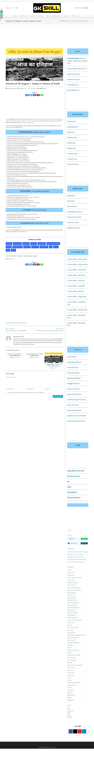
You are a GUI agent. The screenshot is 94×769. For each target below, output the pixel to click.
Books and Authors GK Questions (74, 577)
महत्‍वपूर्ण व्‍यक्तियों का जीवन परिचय (75, 471)
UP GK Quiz (71, 201)
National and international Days (73, 665)
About (68, 707)
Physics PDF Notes (73, 389)
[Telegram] (1, 16)
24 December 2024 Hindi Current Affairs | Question (77, 551)
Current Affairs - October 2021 (77, 310)
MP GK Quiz (71, 196)
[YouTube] (80, 731)
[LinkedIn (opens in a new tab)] (83, 7)
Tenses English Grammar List (77, 69)
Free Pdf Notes (70, 711)
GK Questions (70, 622)
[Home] (60, 21)
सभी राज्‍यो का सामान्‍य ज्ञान (73, 476)
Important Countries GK (72, 637)
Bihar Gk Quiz (71, 206)
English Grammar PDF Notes (76, 416)
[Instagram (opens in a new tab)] (81, 7)
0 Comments (33, 88)
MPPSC (13, 250)
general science (70, 610)
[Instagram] (75, 731)
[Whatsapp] (42, 95)
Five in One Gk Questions (72, 602)
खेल (68, 482)
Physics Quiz (35, 246)
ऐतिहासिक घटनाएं (43, 88)
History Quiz (26, 243)
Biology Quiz (27, 246)
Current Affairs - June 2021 (76, 286)
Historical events (11, 322)
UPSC (8, 250)
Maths (68, 647)
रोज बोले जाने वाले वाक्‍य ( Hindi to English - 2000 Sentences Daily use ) (77, 60)
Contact (68, 709)
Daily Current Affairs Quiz (72, 587)
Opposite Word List (73, 74)
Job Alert (69, 645)
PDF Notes (9, 243)
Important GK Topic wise (72, 642)
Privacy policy (70, 717)
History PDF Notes (73, 373)
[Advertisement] (47, 38)
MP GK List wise (70, 657)
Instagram (35, 256)
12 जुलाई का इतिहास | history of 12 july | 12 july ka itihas (54, 365)
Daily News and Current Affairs (73, 590)
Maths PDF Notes (73, 405)
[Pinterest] (38, 95)
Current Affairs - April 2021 (76, 275)
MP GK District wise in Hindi (72, 655)
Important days (70, 640)
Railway (56, 246)
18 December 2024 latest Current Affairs (75, 556)
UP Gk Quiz (69, 690)
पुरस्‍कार (69, 487)
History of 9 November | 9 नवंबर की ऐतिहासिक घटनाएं (34, 354)
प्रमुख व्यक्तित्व (69, 700)
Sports (68, 680)
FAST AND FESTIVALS (71, 600)
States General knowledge (72, 682)
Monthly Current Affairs (72, 650)
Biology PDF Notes (73, 383)
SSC (51, 246)
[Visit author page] (8, 338)
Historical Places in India (72, 627)
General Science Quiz (71, 612)
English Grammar (70, 597)
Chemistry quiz (70, 580)
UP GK (68, 687)
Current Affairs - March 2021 (76, 270)
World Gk (69, 692)
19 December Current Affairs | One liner (75, 554)
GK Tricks (9, 246)
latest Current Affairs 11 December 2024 (75, 561)
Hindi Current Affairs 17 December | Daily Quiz (76, 559)
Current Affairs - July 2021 (75, 291)
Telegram (20, 256)
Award (68, 570)
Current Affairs (70, 585)
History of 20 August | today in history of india (78, 21)
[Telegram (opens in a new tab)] (87, 7)
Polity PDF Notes (72, 367)
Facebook (30, 256)
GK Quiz (68, 625)
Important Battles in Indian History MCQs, (75, 635)
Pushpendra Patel (12, 88)
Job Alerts (69, 716)
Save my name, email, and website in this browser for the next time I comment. (26, 392)
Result (68, 677)
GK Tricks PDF (71, 357)
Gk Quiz (68, 712)
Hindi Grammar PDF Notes (76, 421)
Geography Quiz (17, 243)
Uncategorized (70, 685)
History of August (23, 322)
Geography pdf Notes (74, 362)
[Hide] (0, 20)
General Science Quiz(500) (53, 243)
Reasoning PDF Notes (74, 410)
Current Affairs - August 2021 (76, 297)
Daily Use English (70, 592)
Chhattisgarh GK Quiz (74, 212)
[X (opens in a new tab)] (75, 7)
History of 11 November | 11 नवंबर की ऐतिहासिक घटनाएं (15, 354)
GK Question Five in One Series (73, 620)
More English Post (73, 90)
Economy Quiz (41, 243)
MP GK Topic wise (70, 660)
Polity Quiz (33, 243)
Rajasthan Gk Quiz (73, 228)
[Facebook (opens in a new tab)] (77, 7)
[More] (1, 18)
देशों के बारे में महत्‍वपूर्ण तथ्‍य (73, 498)
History (17, 322)
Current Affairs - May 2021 (76, 280)
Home (68, 714)
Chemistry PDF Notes (74, 394)
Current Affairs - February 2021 (77, 264)
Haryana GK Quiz (73, 222)
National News (70, 667)
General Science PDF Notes (76, 400)
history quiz (69, 630)
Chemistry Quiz (43, 246)
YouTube (25, 256)
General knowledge (71, 605)
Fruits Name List (72, 85)
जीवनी (68, 697)
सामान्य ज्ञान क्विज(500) (17, 246)
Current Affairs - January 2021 (77, 259)
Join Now (84, 538)
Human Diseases (70, 632)
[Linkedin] (34, 95)
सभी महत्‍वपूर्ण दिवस (72, 492)
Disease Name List (73, 79)
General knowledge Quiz (72, 607)
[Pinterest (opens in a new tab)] (79, 7)
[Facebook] (27, 95)
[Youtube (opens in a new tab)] (85, 7)
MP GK (68, 652)
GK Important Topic (71, 617)
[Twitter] (30, 95)
